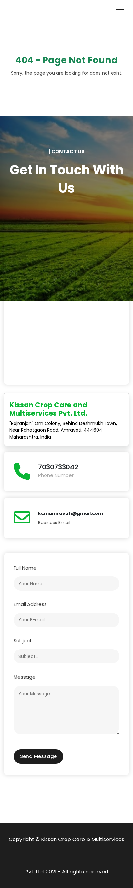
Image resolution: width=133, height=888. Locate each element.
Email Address (30, 604)
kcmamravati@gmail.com (70, 513)
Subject (23, 640)
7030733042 (58, 466)
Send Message (38, 756)
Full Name (25, 568)
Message (25, 676)
